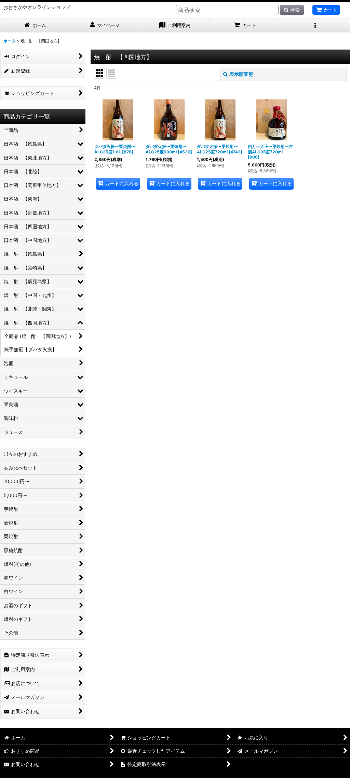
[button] (315, 25)
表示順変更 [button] (241, 74)
